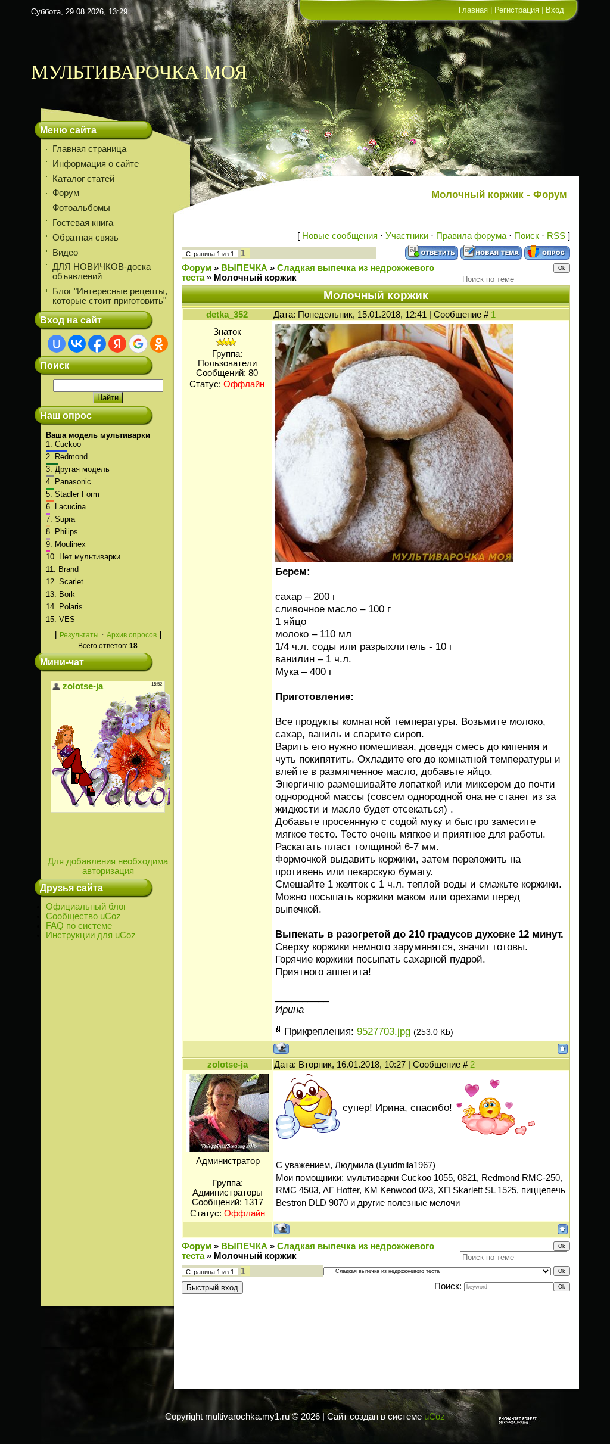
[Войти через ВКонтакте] (77, 344)
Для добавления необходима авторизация (108, 866)
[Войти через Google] (138, 343)
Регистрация (516, 9)
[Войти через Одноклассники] (159, 344)
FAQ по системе (79, 925)
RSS (556, 236)
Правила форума (471, 236)
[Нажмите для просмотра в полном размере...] (394, 559)
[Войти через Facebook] (97, 344)
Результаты (79, 635)
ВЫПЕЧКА (244, 268)
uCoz (434, 1416)
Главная (473, 9)
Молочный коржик (255, 277)
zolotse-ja (227, 1064)
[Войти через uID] (57, 344)
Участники (406, 236)
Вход (555, 9)
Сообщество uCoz (83, 916)
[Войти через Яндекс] (117, 344)
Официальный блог (86, 906)
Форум (196, 268)
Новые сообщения (340, 236)
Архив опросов (132, 635)
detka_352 (227, 314)
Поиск (526, 236)
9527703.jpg (383, 1031)
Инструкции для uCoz (91, 935)
